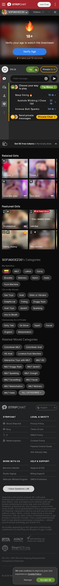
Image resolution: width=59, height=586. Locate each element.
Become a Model (11, 468)
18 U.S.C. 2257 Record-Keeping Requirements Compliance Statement (23, 559)
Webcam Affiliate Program (15, 479)
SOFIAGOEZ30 (12, 259)
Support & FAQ (37, 468)
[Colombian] (6, 271)
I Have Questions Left (18, 489)
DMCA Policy (36, 435)
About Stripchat (13, 424)
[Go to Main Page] (18, 4)
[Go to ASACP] (18, 540)
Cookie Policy (34, 574)
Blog (8, 429)
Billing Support (37, 474)
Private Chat (45, 117)
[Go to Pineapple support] (5, 548)
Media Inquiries (13, 441)
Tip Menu (47, 87)
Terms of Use (36, 429)
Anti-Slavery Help (38, 452)
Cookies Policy (37, 441)
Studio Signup (9, 474)
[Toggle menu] (3, 4)
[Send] (54, 78)
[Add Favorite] (5, 69)
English (43, 408)
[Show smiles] (46, 79)
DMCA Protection (38, 479)
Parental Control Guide (41, 446)
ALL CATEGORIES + (31, 392)
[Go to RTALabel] (6, 540)
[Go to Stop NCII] (21, 548)
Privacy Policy (37, 424)
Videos (38, 12)
